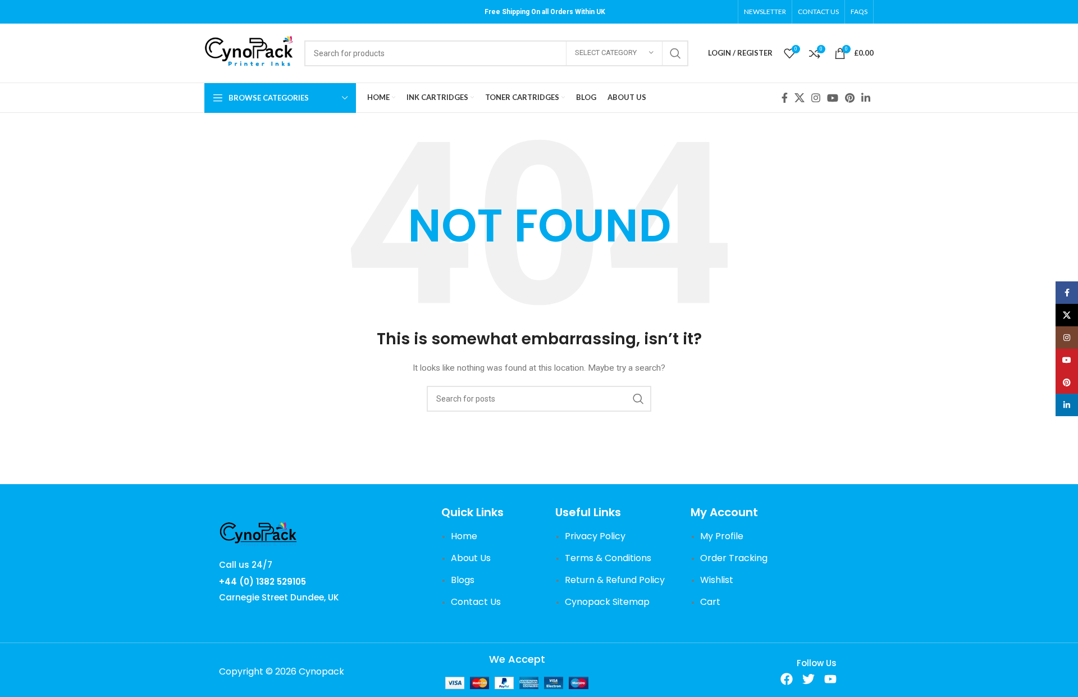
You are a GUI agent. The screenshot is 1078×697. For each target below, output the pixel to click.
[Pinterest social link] (850, 97)
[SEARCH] (675, 53)
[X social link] (799, 97)
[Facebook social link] (784, 97)
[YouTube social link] (833, 97)
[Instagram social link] (816, 97)
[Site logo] (248, 52)
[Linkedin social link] (866, 97)
